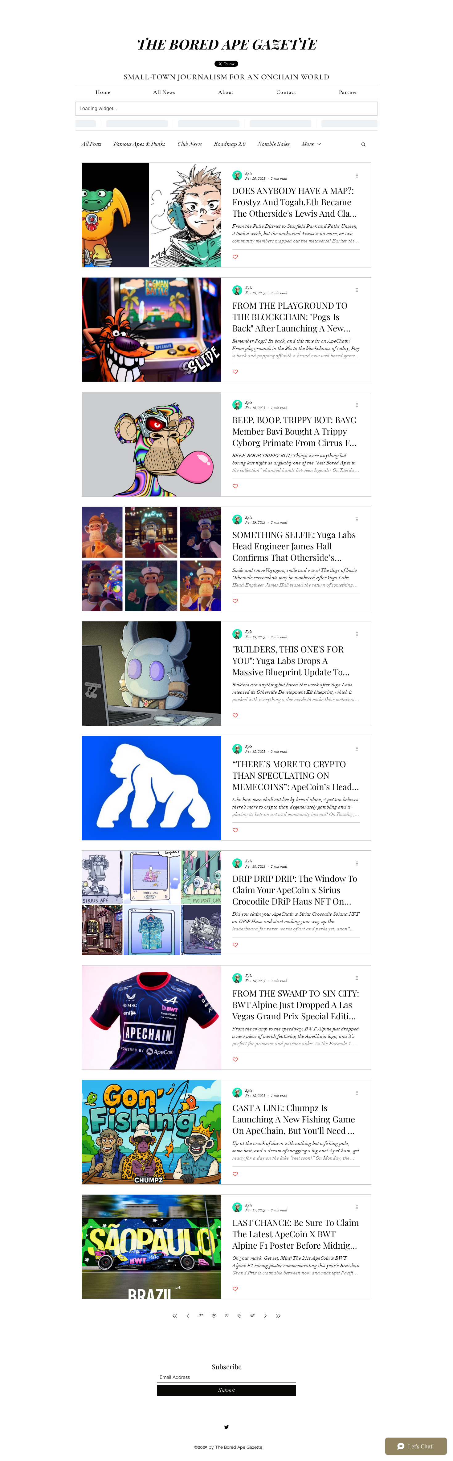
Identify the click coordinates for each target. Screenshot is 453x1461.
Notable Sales (274, 144)
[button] (363, 145)
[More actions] (359, 175)
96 (252, 1316)
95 (239, 1316)
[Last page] (278, 1315)
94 (226, 1316)
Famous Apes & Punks (139, 144)
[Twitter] (226, 1427)
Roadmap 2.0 (230, 144)
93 (213, 1316)
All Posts (91, 144)
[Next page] (265, 1315)
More (308, 144)
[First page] (174, 1315)
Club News (190, 144)
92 (200, 1316)
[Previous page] (187, 1315)
